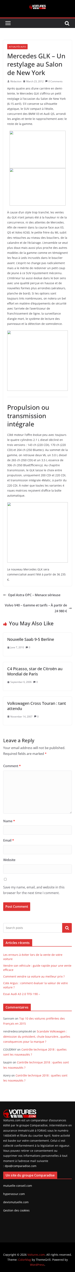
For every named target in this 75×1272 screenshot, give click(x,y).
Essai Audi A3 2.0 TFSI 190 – (21, 994)
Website (9, 860)
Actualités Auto (17, 46)
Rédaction (15, 81)
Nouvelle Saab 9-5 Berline (30, 639)
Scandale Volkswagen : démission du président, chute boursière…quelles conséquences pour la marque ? (36, 1036)
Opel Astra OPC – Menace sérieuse (34, 595)
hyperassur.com (14, 1194)
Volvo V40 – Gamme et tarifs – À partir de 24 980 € (36, 608)
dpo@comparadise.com (20, 1166)
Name (9, 821)
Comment (12, 766)
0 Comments (55, 81)
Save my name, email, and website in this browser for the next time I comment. (34, 890)
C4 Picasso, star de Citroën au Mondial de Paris (34, 671)
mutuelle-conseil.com (17, 1186)
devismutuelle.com (16, 1202)
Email (8, 840)
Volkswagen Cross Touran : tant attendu (36, 706)
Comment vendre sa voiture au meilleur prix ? (34, 976)
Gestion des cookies (16, 1210)
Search (67, 928)
